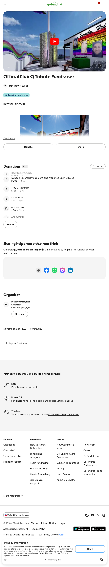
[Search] (5, 4)
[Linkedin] (70, 318)
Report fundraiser (18, 391)
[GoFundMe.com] (54, 4)
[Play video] (54, 41)
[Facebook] (46, 318)
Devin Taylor (17, 203)
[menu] (104, 4)
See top (99, 166)
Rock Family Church (21, 173)
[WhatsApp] (54, 318)
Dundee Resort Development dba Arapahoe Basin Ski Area (42, 183)
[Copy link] (38, 318)
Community (36, 376)
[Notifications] (97, 4)
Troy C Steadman (20, 193)
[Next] (100, 66)
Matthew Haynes (20, 349)
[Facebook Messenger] (62, 318)
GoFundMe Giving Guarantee (63, 462)
